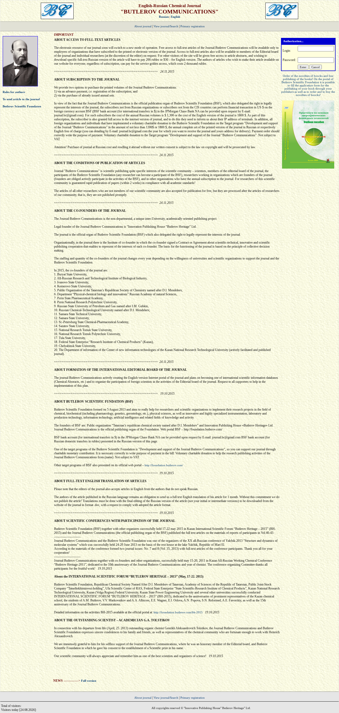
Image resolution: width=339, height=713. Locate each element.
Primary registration (192, 26)
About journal (142, 26)
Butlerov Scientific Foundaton (22, 106)
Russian (164, 16)
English (175, 16)
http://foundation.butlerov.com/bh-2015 (178, 612)
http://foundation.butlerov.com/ (164, 465)
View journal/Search (166, 26)
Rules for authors (14, 92)
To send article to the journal (21, 99)
